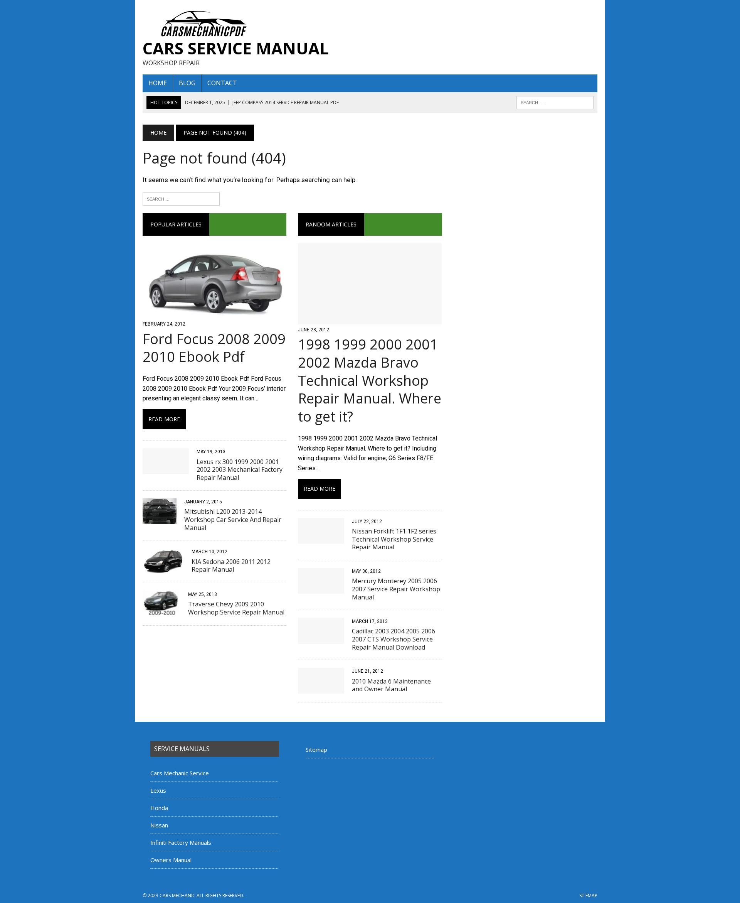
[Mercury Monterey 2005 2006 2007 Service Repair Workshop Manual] (321, 588)
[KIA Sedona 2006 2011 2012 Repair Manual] (163, 569)
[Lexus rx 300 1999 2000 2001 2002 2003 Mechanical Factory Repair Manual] (166, 469)
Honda (159, 808)
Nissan (159, 825)
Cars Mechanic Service (179, 773)
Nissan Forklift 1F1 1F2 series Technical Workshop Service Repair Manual (394, 539)
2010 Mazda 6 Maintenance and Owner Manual (391, 685)
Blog (187, 83)
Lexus (158, 790)
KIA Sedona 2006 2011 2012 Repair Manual (231, 565)
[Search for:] (181, 198)
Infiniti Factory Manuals (180, 842)
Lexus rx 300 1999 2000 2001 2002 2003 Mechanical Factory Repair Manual (240, 469)
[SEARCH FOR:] (555, 102)
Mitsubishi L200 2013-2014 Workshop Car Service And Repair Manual (232, 519)
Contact (222, 83)
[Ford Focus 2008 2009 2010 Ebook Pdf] (214, 313)
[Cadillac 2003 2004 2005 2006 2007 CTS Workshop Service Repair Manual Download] (321, 638)
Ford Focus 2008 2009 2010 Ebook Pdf (214, 347)
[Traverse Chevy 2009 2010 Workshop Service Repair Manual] (161, 612)
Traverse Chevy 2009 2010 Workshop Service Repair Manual (236, 608)
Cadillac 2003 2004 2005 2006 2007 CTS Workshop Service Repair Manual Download (393, 639)
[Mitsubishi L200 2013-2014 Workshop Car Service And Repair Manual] (160, 519)
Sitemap (316, 749)
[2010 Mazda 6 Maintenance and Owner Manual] (321, 688)
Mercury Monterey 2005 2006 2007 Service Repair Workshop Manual (396, 589)
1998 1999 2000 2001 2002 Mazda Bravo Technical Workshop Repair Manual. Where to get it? (369, 380)
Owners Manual (171, 860)
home (157, 83)
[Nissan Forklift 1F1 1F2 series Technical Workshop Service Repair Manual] (321, 538)
